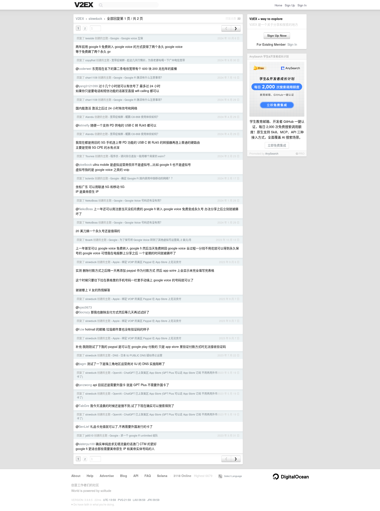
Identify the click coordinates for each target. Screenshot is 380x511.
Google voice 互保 (132, 38)
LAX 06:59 (139, 500)
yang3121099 (88, 86)
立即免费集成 (277, 145)
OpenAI (117, 372)
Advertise (107, 475)
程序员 (114, 156)
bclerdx (89, 178)
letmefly (84, 125)
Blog (123, 475)
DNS (115, 355)
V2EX (80, 18)
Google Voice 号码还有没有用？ (144, 200)
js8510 (89, 435)
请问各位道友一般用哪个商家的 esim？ (143, 156)
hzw (81, 329)
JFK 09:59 (153, 500)
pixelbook (85, 164)
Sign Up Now (277, 35)
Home (278, 5)
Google (114, 38)
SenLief (84, 426)
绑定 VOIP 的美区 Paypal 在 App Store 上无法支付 (151, 262)
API (135, 475)
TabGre (84, 405)
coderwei (85, 68)
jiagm (82, 363)
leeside (89, 38)
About (75, 475)
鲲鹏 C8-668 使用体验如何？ (142, 117)
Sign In (302, 5)
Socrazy (84, 312)
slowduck (95, 18)
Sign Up (290, 5)
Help (90, 475)
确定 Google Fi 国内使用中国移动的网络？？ (147, 178)
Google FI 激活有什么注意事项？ (143, 77)
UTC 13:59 (109, 500)
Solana (162, 475)
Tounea (89, 156)
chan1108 (91, 77)
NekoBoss (91, 200)
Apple (116, 262)
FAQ (147, 475)
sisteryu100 (87, 444)
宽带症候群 (118, 60)
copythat (90, 60)
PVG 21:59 (124, 500)
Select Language (232, 476)
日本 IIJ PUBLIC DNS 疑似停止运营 (141, 355)
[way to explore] (84, 5)
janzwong (85, 385)
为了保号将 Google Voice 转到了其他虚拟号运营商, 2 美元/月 (155, 240)
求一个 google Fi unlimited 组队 (139, 435)
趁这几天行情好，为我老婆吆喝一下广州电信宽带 (156, 60)
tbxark (89, 240)
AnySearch (271, 153)
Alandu (89, 117)
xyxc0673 (85, 307)
